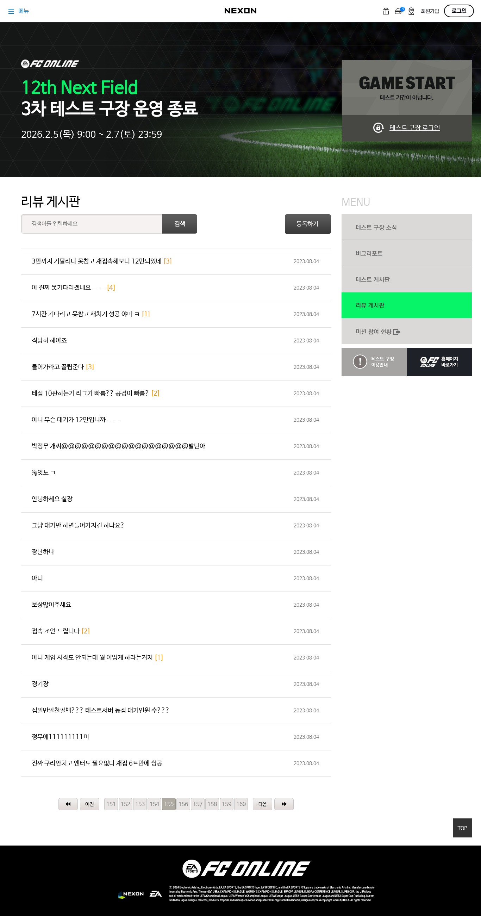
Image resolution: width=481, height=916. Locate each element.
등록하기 (308, 224)
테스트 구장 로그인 (414, 128)
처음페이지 (68, 804)
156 (183, 804)
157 (197, 804)
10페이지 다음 (262, 804)
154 (154, 804)
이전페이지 (89, 804)
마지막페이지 (284, 804)
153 (140, 804)
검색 (179, 224)
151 (111, 804)
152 (125, 804)
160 (241, 804)
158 (212, 804)
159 (226, 804)
